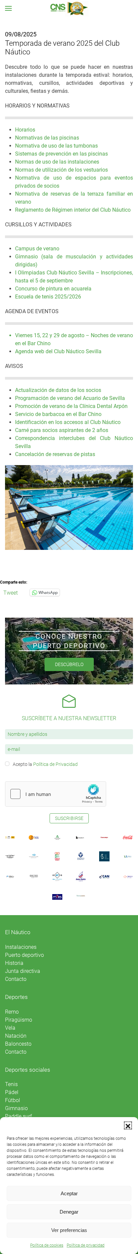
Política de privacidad (86, 1245)
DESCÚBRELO (69, 664)
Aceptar (69, 1193)
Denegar (69, 1212)
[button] (128, 1125)
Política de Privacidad (55, 764)
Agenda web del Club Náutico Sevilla (58, 351)
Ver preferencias (69, 1230)
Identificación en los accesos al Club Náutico (68, 422)
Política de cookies (46, 1245)
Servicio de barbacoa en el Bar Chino (58, 414)
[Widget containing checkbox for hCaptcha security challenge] (55, 794)
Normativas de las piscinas (47, 138)
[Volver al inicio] (69, 8)
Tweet (10, 592)
